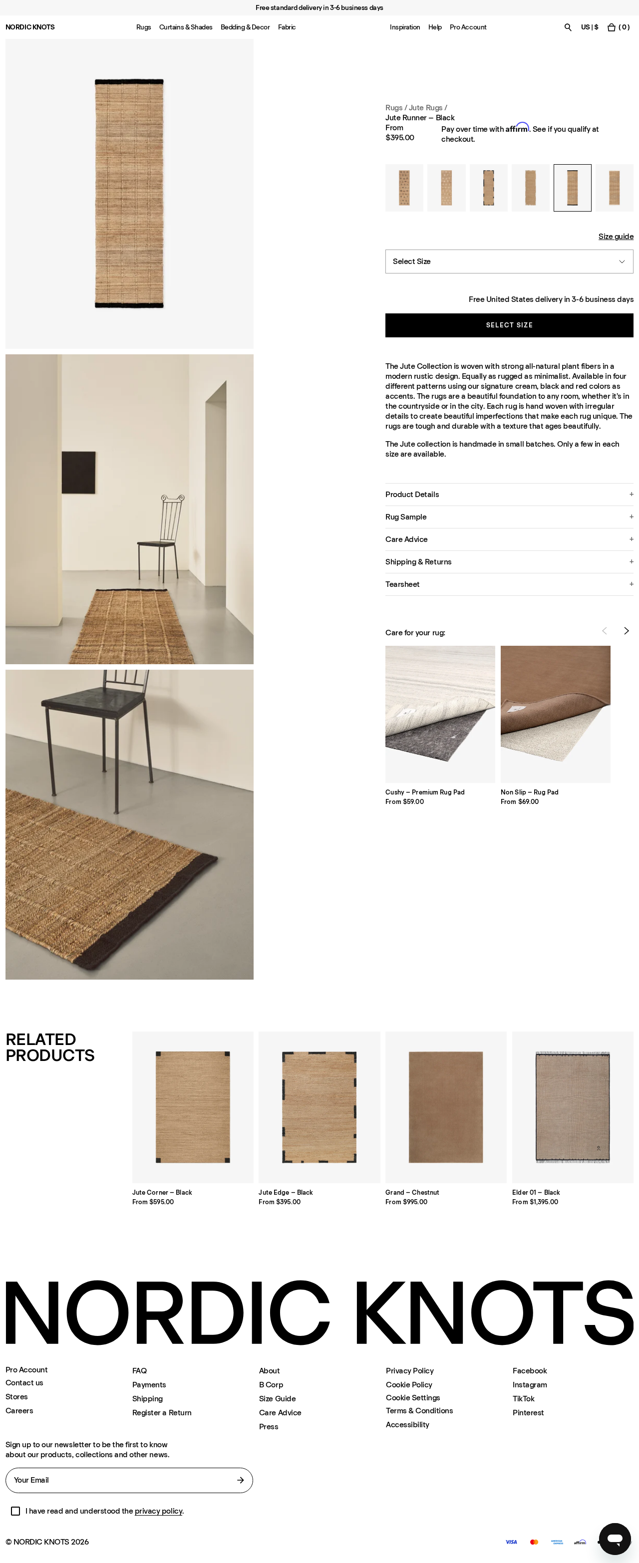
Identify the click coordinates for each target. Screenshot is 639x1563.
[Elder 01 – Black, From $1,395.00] (573, 1107)
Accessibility (407, 1424)
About (269, 1370)
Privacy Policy (409, 1370)
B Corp (271, 1384)
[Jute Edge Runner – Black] (489, 188)
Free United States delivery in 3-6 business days (551, 299)
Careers (19, 1410)
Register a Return (162, 1412)
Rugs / (396, 107)
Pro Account (468, 27)
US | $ (590, 27)
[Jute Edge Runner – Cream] (531, 188)
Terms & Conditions (419, 1410)
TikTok (523, 1398)
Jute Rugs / (428, 107)
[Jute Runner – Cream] (615, 188)
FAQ (139, 1370)
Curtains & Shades (186, 27)
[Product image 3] (129, 825)
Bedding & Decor (245, 27)
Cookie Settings (413, 1398)
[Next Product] (627, 631)
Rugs (143, 27)
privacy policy (158, 1511)
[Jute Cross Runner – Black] (404, 188)
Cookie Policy (409, 1384)
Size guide (616, 236)
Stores (16, 1396)
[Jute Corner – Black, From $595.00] (193, 1107)
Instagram (530, 1384)
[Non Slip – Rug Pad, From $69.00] (556, 714)
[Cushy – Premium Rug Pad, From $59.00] (440, 714)
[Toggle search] (568, 27)
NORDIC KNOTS (30, 27)
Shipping (147, 1398)
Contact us (24, 1382)
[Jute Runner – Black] (573, 188)
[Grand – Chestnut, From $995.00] (446, 1107)
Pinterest (528, 1412)
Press (269, 1426)
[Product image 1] (129, 194)
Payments (149, 1384)
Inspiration (405, 27)
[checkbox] (15, 1511)
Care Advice (280, 1412)
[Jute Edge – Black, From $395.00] (319, 1107)
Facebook (530, 1370)
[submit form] (241, 1480)
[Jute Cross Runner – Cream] (446, 188)
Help (435, 27)
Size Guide (277, 1398)
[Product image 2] (129, 509)
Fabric (287, 27)
